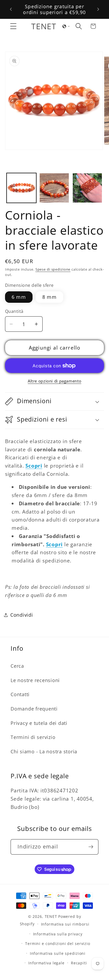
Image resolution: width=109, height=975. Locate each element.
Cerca (17, 666)
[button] (13, 26)
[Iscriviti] (91, 847)
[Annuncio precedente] (11, 9)
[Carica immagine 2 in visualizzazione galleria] (54, 188)
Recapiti (79, 962)
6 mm (19, 297)
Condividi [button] (21, 615)
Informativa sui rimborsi (65, 924)
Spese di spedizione (53, 269)
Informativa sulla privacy (58, 933)
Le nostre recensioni (35, 680)
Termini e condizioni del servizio (57, 943)
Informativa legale (46, 962)
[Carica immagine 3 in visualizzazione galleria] (87, 188)
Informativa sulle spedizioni (58, 953)
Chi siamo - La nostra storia (44, 751)
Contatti (20, 694)
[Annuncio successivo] (98, 9)
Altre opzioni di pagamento (54, 381)
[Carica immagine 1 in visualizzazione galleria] (21, 188)
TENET (51, 916)
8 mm (49, 297)
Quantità (14, 311)
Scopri (54, 544)
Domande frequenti (34, 708)
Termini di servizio (33, 737)
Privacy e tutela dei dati (39, 723)
